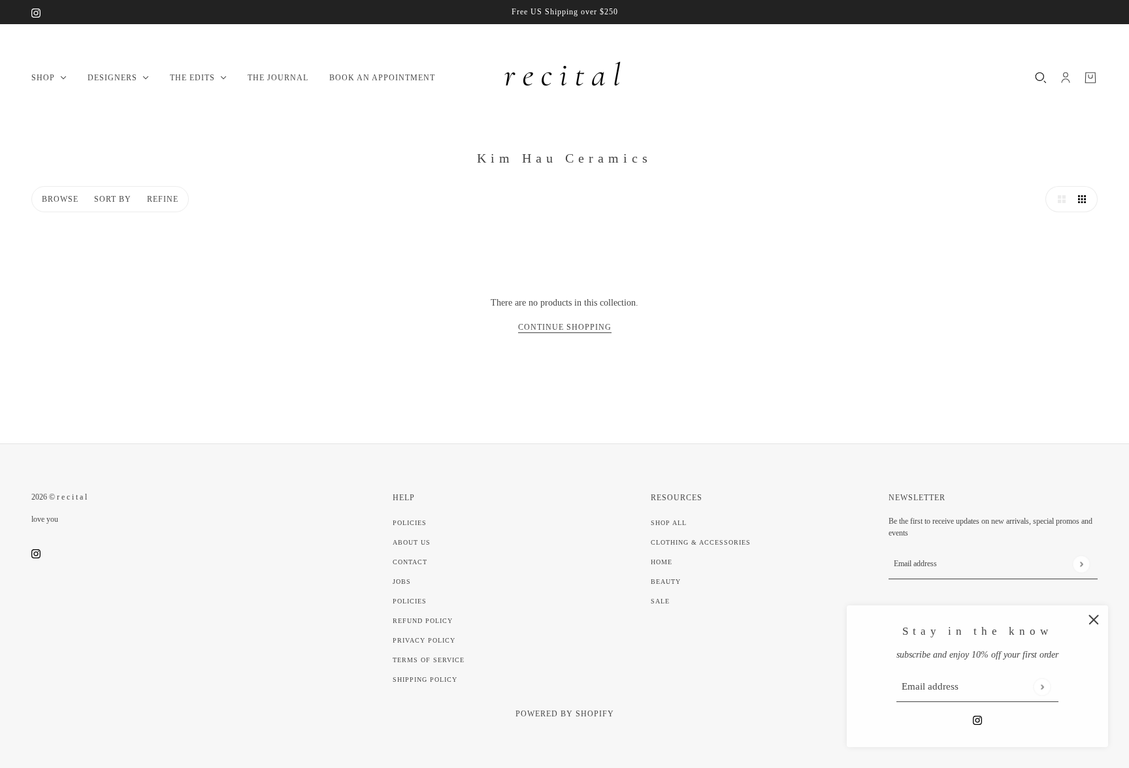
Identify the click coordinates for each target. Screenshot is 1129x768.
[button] (1058, 199)
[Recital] (564, 77)
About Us (412, 542)
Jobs (402, 581)
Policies (410, 522)
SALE (660, 601)
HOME (661, 562)
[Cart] (1090, 78)
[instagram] (36, 12)
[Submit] (1042, 687)
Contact (410, 562)
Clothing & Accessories (701, 542)
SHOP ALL (669, 522)
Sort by (112, 199)
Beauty (666, 581)
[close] (1093, 619)
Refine (162, 199)
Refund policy (423, 620)
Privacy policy (424, 640)
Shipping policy (425, 679)
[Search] (1041, 78)
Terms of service (429, 660)
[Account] (1065, 78)
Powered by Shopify (564, 713)
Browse (60, 199)
